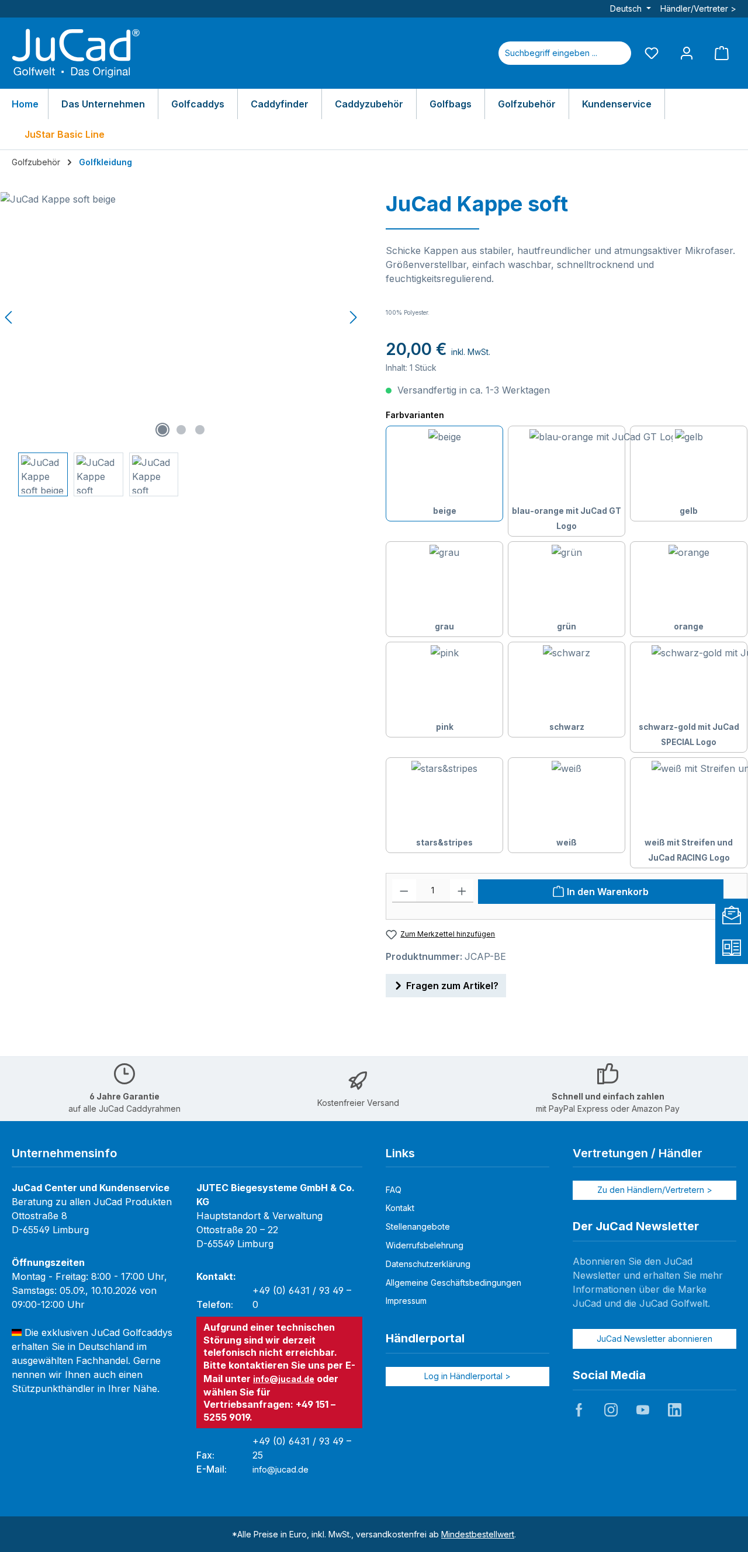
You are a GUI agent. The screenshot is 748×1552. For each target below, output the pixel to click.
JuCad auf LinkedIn (674, 1409)
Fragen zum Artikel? (452, 985)
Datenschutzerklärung (428, 1264)
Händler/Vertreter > (698, 8)
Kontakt (400, 1208)
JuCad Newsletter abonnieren (654, 1339)
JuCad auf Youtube (642, 1409)
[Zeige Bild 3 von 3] (200, 429)
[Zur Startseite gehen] (76, 53)
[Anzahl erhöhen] (462, 891)
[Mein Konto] (686, 53)
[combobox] (551, 53)
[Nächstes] (353, 317)
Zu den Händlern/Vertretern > (654, 1190)
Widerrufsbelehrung (424, 1245)
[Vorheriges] (9, 317)
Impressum (406, 1301)
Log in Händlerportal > (467, 1376)
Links (400, 1153)
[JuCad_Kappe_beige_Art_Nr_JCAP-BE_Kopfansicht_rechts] (181, 317)
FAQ (393, 1190)
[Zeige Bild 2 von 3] (181, 429)
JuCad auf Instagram (610, 1409)
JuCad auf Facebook (579, 1409)
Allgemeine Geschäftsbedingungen (453, 1282)
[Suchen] (617, 53)
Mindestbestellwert (477, 1534)
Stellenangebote (418, 1226)
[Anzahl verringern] (404, 891)
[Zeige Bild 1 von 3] (162, 429)
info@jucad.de (283, 1379)
